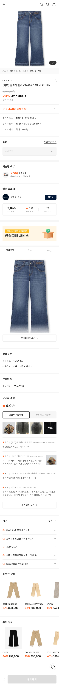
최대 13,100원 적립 (25, 118)
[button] (29, 109)
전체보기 (52, 520)
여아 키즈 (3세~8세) (18, 71)
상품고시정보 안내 (21, 366)
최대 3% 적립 (22, 129)
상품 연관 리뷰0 (43, 414)
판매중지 (32, 679)
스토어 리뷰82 (16, 414)
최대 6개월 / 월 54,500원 (27, 123)
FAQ (49, 250)
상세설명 (10, 250)
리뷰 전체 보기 (28, 505)
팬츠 (32, 71)
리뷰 (30, 250)
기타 (39, 71)
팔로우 (50, 197)
